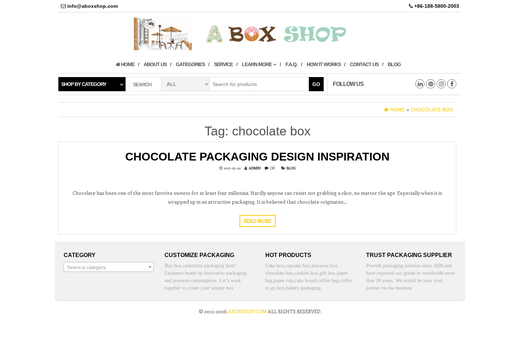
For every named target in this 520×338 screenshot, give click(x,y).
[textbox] (109, 267)
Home (127, 64)
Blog (394, 64)
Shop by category (83, 84)
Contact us (364, 64)
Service (223, 64)
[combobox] (109, 267)
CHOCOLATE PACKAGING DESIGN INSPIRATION (257, 156)
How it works (324, 64)
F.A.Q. (291, 64)
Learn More (257, 64)
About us (155, 64)
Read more (257, 220)
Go (316, 84)
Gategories (190, 64)
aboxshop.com (247, 311)
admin (255, 167)
